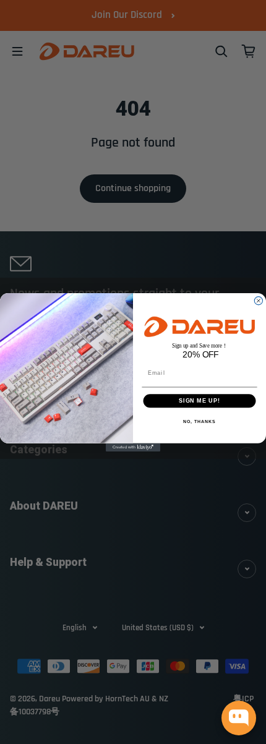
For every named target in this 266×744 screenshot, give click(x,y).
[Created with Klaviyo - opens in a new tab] (133, 447)
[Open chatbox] (238, 718)
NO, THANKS (199, 421)
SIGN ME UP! (199, 400)
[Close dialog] (258, 300)
